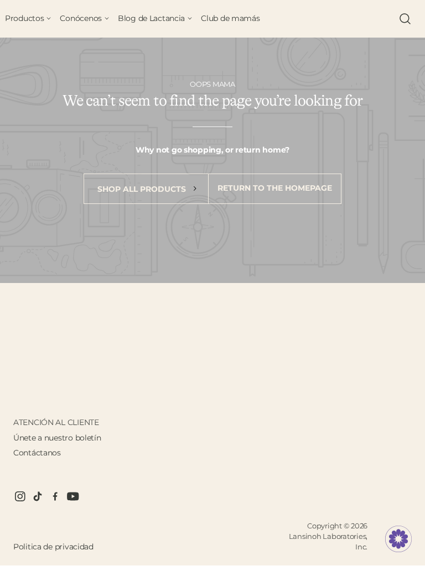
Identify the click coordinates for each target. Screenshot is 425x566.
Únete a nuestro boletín (57, 438)
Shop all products (142, 189)
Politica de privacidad (53, 547)
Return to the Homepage (274, 188)
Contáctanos (37, 453)
